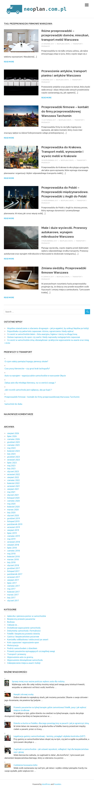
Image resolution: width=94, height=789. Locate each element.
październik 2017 (14, 574)
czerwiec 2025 (13, 445)
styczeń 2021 (13, 495)
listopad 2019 (13, 521)
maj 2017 (11, 589)
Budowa (11, 622)
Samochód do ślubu (13, 404)
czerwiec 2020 (13, 501)
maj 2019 (11, 539)
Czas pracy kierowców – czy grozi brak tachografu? (27, 368)
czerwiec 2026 (13, 439)
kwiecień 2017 (13, 592)
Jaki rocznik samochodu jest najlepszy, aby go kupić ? (28, 390)
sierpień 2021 (13, 489)
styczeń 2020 (13, 515)
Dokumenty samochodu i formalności (24, 631)
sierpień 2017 (13, 580)
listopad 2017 (13, 571)
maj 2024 (11, 448)
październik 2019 (14, 524)
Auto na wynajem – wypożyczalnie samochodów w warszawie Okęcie (35, 376)
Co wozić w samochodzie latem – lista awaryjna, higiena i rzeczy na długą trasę (42, 334)
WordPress (46, 784)
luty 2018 (11, 562)
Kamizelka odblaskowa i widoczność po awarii (27, 639)
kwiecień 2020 (13, 507)
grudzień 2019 (13, 518)
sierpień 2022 (13, 477)
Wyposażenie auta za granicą (20, 657)
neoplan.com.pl (63, 44)
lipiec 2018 (12, 548)
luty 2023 (11, 468)
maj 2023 (11, 465)
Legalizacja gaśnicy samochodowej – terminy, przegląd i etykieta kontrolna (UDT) (49, 736)
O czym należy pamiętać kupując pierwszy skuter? (26, 361)
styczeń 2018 (13, 565)
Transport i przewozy (16, 654)
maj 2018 (11, 553)
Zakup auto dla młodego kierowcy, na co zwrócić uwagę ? (30, 383)
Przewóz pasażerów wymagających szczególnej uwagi (31, 651)
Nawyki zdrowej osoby (24, 694)
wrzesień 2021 (13, 486)
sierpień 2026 (13, 433)
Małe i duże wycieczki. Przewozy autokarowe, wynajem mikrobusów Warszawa (64, 232)
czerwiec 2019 (13, 536)
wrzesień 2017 (13, 577)
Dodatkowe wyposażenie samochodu (24, 628)
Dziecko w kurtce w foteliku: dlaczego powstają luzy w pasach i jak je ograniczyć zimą (51, 723)
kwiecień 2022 (13, 483)
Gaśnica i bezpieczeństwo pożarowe (23, 636)
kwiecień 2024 (13, 451)
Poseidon (57, 784)
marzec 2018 (13, 559)
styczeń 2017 (13, 600)
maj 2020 (11, 504)
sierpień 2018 (13, 545)
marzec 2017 (13, 595)
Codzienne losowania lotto (25, 765)
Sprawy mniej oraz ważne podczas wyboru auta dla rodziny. (38, 681)
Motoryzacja (12, 645)
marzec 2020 (13, 509)
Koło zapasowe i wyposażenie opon (23, 642)
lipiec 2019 (12, 533)
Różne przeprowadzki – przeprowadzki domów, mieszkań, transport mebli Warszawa (65, 35)
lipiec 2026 (12, 436)
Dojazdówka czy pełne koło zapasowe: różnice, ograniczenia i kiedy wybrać (40, 331)
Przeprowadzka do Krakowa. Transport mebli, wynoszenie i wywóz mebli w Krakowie (62, 151)
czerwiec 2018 (13, 551)
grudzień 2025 (13, 442)
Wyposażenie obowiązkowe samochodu (25, 660)
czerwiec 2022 (13, 480)
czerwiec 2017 (13, 586)
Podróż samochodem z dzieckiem (22, 648)
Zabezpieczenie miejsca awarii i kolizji (23, 663)
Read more (9, 62)
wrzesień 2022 (13, 474)
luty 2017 (11, 597)
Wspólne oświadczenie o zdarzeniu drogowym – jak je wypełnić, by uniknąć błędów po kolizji (48, 328)
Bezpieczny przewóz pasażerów (21, 619)
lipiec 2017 (12, 583)
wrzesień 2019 (13, 527)
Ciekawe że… (13, 625)
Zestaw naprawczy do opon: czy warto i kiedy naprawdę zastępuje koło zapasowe (43, 337)
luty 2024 (11, 454)
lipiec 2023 (12, 463)
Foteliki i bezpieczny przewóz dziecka (23, 634)
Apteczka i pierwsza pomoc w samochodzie (26, 616)
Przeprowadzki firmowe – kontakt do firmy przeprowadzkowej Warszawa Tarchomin (65, 111)
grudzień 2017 (13, 568)
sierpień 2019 (13, 530)
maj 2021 (11, 492)
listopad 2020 (13, 498)
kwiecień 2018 (13, 556)
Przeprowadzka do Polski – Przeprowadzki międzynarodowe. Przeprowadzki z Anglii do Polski (64, 192)
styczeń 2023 (13, 471)
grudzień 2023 (13, 457)
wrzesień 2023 (13, 460)
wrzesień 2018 (13, 542)
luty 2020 (11, 512)
